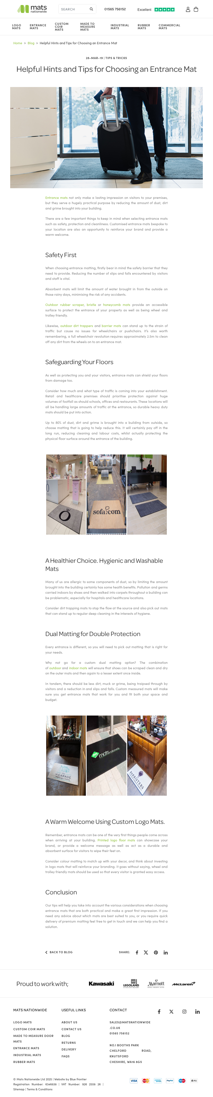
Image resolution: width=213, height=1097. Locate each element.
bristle (91, 304)
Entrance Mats (38, 26)
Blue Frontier (78, 1079)
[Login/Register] (188, 9)
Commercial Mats (169, 26)
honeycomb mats (116, 304)
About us (69, 1022)
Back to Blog (60, 952)
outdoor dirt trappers (76, 325)
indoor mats (78, 667)
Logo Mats (16, 26)
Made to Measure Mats (87, 26)
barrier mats (111, 325)
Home (17, 42)
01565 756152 (115, 9)
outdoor (55, 667)
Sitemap (19, 1089)
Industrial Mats (120, 26)
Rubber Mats (144, 26)
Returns (69, 1042)
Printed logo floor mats (116, 840)
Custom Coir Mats (62, 26)
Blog (31, 42)
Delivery (69, 1049)
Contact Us (72, 1029)
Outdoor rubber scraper (64, 304)
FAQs (66, 1056)
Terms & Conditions (39, 1089)
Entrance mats (56, 197)
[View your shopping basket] (196, 9)
